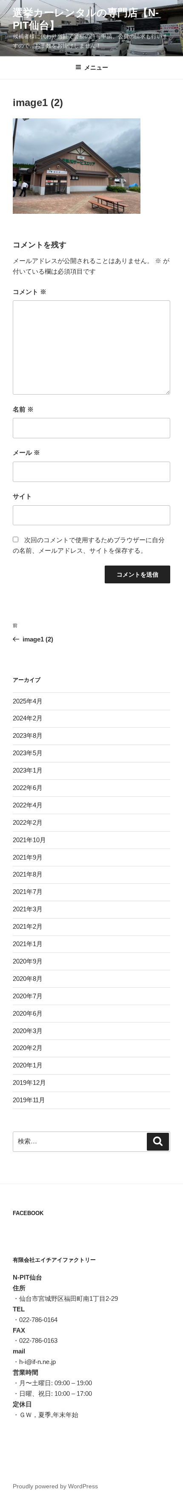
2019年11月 (29, 1100)
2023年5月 (28, 752)
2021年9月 (28, 857)
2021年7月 (28, 891)
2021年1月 (28, 943)
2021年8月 (28, 874)
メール (26, 452)
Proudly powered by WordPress (55, 1486)
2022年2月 (28, 822)
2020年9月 (28, 961)
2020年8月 (28, 978)
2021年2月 (28, 926)
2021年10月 (29, 839)
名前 (23, 409)
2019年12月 (29, 1082)
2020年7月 (28, 996)
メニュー (96, 67)
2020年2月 (28, 1047)
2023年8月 (28, 735)
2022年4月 (28, 805)
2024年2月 (28, 718)
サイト (22, 496)
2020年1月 (28, 1065)
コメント (29, 291)
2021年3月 (28, 909)
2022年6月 (28, 787)
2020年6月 (28, 1013)
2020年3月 (28, 1030)
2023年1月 (28, 770)
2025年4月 (28, 701)
